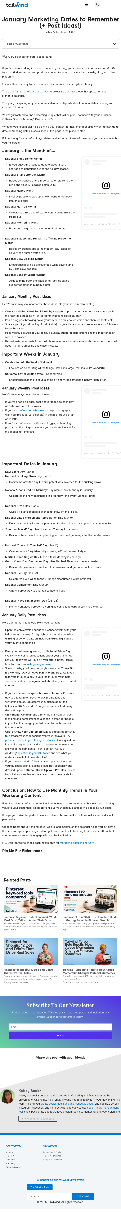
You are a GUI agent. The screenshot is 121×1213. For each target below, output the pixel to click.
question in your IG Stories (34, 753)
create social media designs (57, 1103)
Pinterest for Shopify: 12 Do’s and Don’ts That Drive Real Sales (28, 971)
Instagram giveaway (38, 664)
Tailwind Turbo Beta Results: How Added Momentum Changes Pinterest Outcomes (89, 971)
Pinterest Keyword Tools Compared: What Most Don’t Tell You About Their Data (30, 919)
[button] (86, 4)
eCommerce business (33, 410)
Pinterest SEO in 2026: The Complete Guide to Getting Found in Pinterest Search (90, 919)
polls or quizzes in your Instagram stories (30, 740)
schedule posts (84, 1103)
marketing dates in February (77, 842)
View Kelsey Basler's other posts (37, 1118)
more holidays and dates (34, 91)
